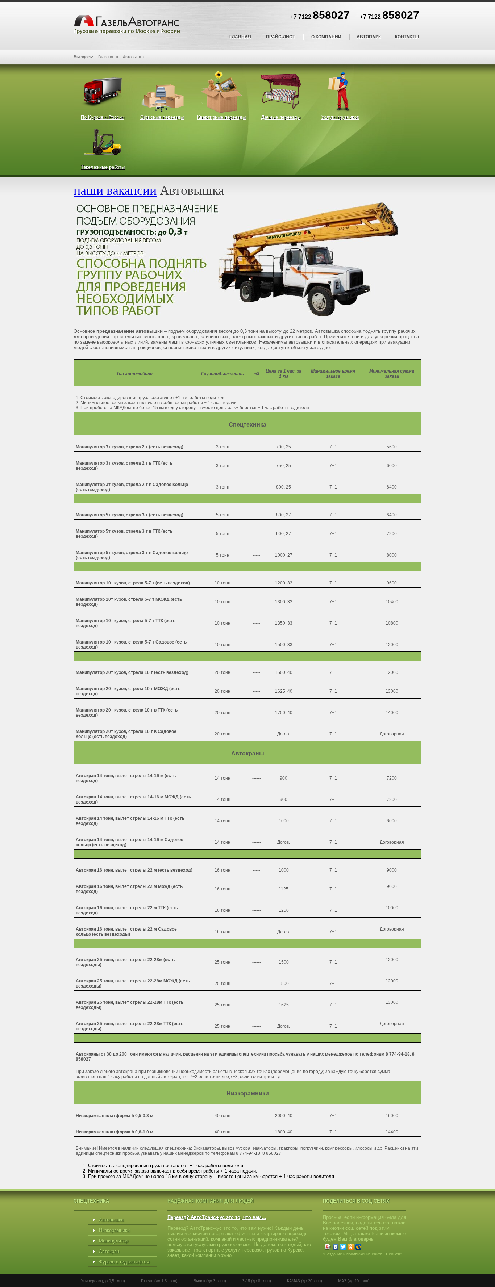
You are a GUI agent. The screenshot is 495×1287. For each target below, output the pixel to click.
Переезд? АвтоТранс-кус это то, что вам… (216, 1217)
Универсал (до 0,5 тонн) (103, 1281)
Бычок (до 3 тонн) (210, 1281)
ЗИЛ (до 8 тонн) (256, 1281)
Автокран (109, 1251)
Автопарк (369, 36)
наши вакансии (115, 189)
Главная (240, 36)
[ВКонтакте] (336, 1247)
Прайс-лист (280, 36)
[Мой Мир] (358, 1247)
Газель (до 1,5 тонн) (159, 1281)
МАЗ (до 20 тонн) (354, 1281)
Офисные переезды (162, 117)
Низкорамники (114, 1230)
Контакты (407, 36)
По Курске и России (102, 117)
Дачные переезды (280, 117)
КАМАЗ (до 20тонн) (304, 1281)
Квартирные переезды (221, 117)
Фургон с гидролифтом (124, 1262)
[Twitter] (343, 1247)
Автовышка (111, 1220)
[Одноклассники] (351, 1247)
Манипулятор (113, 1241)
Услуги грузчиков (340, 117)
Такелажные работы (103, 167)
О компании (326, 36)
